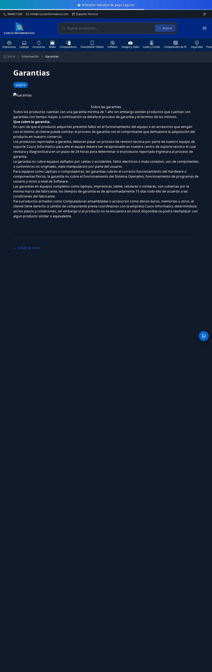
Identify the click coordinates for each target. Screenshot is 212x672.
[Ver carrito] (204, 336)
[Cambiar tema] (204, 14)
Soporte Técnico (85, 14)
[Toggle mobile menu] (204, 28)
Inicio (11, 56)
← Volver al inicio (26, 248)
